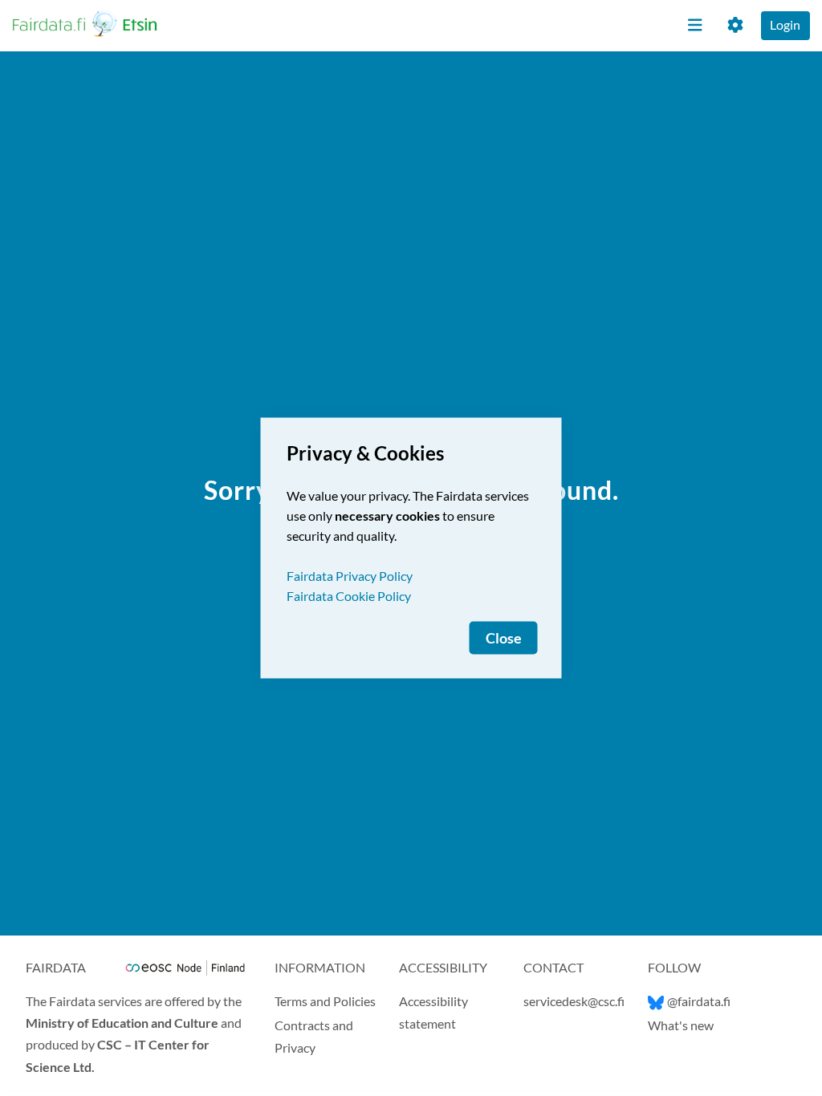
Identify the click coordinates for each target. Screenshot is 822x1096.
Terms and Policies (325, 1001)
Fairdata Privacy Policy (350, 575)
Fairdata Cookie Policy (349, 595)
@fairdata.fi (698, 1001)
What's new (681, 1025)
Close (504, 638)
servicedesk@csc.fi (574, 1001)
